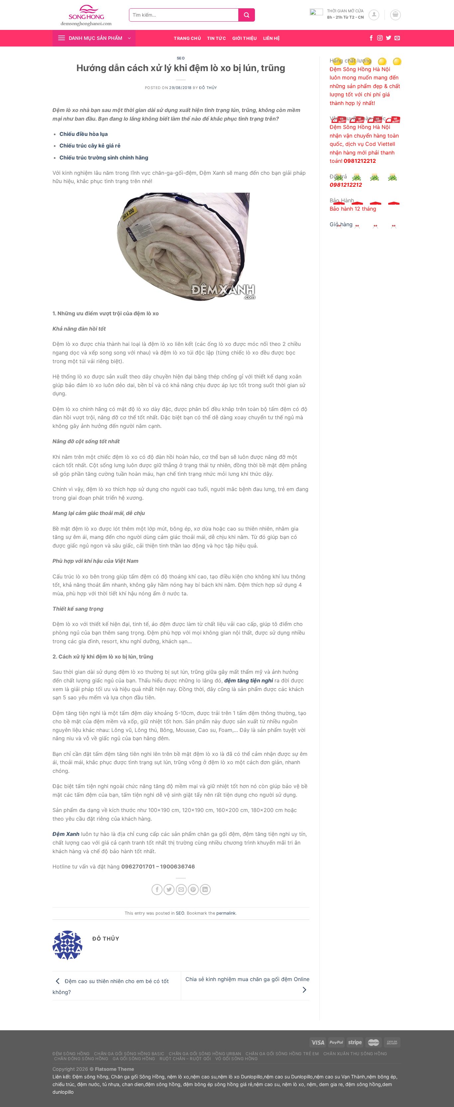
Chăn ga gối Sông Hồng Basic (129, 1053)
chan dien (133, 1084)
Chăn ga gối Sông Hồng (138, 1076)
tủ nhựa (110, 1084)
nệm (311, 1084)
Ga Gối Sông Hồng (134, 1058)
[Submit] (248, 15)
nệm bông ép (381, 1076)
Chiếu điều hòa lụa (83, 134)
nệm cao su (203, 1076)
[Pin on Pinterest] (193, 889)
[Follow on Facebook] (371, 38)
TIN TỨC (216, 38)
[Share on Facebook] (157, 889)
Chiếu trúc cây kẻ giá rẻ (90, 145)
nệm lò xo (178, 1076)
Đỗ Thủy (208, 87)
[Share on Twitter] (169, 889)
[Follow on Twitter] (388, 38)
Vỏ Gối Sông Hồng (236, 1058)
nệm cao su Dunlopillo (288, 1076)
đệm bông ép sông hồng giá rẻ (217, 1084)
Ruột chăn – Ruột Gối (185, 1058)
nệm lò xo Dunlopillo (240, 1076)
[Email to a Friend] (181, 889)
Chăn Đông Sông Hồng (81, 1058)
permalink (226, 913)
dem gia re (331, 1084)
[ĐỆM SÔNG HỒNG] (86, 15)
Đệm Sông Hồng (71, 1053)
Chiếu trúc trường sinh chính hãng (103, 157)
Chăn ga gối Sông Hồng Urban (205, 1053)
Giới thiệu (244, 38)
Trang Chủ (187, 38)
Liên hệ (271, 38)
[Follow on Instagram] (380, 38)
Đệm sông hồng (90, 1076)
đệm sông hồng (162, 1084)
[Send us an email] (397, 38)
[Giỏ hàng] (395, 15)
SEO (181, 58)
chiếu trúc (63, 1084)
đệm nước (88, 1084)
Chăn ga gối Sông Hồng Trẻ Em (282, 1053)
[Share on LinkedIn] (205, 889)
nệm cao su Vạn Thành (339, 1076)
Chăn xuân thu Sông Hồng (355, 1053)
